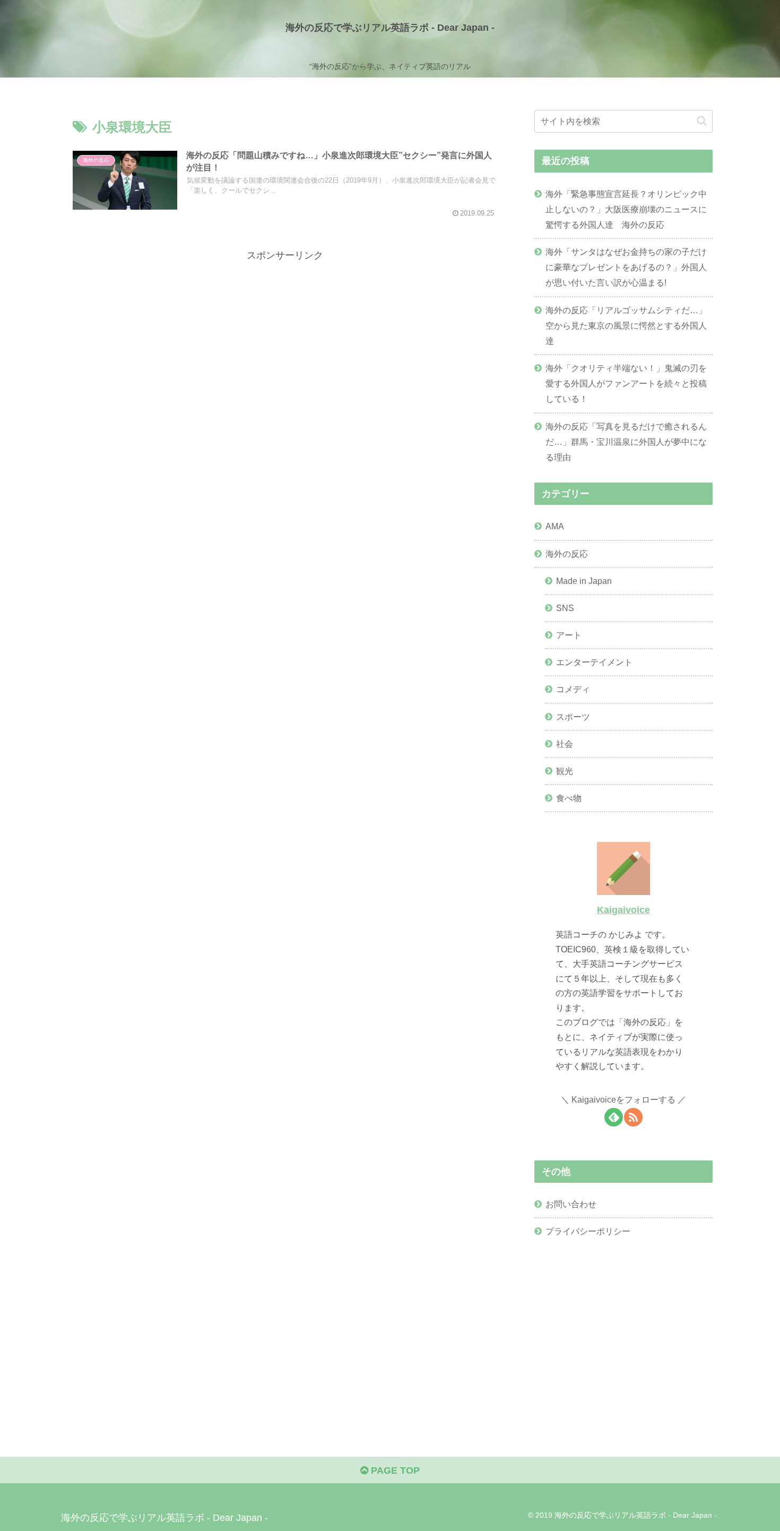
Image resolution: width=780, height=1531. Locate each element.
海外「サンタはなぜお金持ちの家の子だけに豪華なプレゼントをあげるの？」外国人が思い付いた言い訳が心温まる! (626, 267)
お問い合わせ (570, 1204)
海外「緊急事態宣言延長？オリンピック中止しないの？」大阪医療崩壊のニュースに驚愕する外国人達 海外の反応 (626, 209)
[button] (701, 121)
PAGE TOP (394, 1470)
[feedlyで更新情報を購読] (613, 1117)
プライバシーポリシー (587, 1231)
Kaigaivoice (623, 910)
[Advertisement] (285, 338)
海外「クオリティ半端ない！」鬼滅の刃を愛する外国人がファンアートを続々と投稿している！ (626, 383)
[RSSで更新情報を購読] (633, 1117)
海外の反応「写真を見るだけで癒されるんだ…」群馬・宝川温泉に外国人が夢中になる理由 (626, 442)
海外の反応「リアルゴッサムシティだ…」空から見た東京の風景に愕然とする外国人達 (626, 325)
